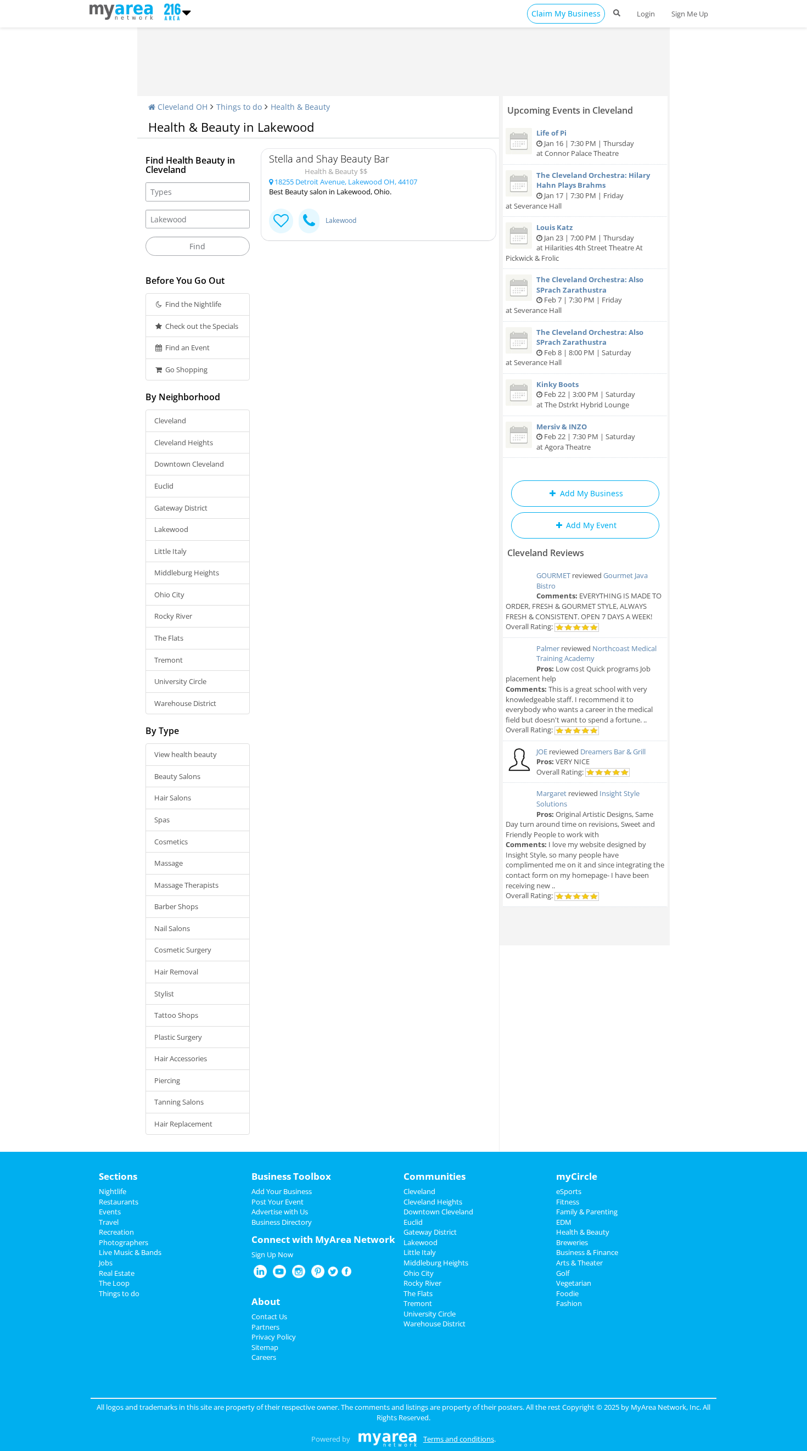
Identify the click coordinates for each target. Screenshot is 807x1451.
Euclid (163, 486)
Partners (265, 1327)
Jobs (106, 1263)
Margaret (551, 793)
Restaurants (118, 1202)
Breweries (572, 1242)
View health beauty (185, 754)
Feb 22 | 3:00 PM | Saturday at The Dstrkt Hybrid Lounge (585, 394)
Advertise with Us (279, 1212)
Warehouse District (185, 703)
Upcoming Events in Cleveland (570, 110)
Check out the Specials (201, 326)
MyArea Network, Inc (665, 1407)
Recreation (116, 1232)
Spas (162, 820)
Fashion (569, 1303)
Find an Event (187, 347)
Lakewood (171, 529)
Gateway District (181, 508)
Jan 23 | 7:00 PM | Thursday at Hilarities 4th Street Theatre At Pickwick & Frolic (574, 242)
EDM (563, 1222)
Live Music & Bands (130, 1252)
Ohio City (169, 595)
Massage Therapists (186, 885)
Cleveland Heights (183, 442)
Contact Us (269, 1316)
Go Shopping (186, 369)
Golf (562, 1273)
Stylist (164, 994)
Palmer (547, 648)
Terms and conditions (458, 1439)
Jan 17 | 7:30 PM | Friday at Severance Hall (578, 190)
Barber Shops (176, 906)
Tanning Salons (179, 1102)
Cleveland (170, 420)
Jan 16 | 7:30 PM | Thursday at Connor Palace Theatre (585, 143)
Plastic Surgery (178, 1037)
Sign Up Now (272, 1254)
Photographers (123, 1242)
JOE (541, 752)
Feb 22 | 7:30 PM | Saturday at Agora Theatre (585, 437)
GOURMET (553, 575)
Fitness (567, 1202)
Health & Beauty (300, 107)
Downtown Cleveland (189, 464)
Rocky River (173, 616)
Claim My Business (566, 13)
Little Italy (170, 551)
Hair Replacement (183, 1124)
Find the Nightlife (192, 304)
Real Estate (116, 1273)
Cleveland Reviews (545, 553)
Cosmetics (171, 842)
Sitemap (264, 1347)
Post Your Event (277, 1202)
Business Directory (281, 1222)
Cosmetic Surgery (182, 950)
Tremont (168, 660)
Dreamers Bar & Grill (613, 752)
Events (110, 1212)
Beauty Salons (177, 776)
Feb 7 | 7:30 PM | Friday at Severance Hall (574, 294)
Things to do (239, 107)
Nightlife (112, 1191)
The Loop (114, 1283)
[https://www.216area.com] (123, 11)
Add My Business (590, 493)
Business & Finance (587, 1252)
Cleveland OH (181, 107)
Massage (168, 863)
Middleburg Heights (186, 573)
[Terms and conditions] (387, 1439)
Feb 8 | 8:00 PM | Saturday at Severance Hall (574, 347)
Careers (263, 1357)
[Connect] (281, 221)
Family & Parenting (587, 1212)
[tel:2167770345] (309, 221)
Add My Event (590, 525)
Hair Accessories (180, 1058)
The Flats (168, 638)
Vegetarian (573, 1283)
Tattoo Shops (176, 1015)
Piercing (167, 1080)
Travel (109, 1222)
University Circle (180, 681)
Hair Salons (172, 798)
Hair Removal (176, 972)
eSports (568, 1191)
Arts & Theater (579, 1263)
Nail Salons (172, 928)
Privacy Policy (273, 1337)
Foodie (567, 1293)
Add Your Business (281, 1191)
